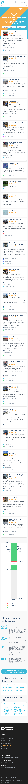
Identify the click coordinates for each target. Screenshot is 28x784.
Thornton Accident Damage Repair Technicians (7, 692)
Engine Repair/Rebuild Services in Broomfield (6, 705)
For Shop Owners (5, 742)
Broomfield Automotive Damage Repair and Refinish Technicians (19, 705)
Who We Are (4, 746)
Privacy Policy (22, 780)
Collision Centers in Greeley (19, 688)
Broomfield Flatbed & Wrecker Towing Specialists (8, 710)
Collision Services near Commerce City (19, 691)
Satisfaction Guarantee (7, 737)
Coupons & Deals (22, 27)
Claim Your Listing (6, 743)
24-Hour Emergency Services (10, 27)
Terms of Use (6, 782)
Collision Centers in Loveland (7, 688)
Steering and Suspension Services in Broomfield (19, 710)
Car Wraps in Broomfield (6, 714)
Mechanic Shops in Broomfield (19, 714)
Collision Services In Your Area (8, 685)
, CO (3, 700)
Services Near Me (6, 740)
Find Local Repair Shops (7, 738)
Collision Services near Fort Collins (18, 685)
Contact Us (4, 748)
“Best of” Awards (6, 745)
